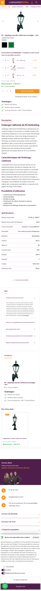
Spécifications (7, 213)
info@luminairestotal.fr (16, 497)
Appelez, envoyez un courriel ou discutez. (15, 468)
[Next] (38, 21)
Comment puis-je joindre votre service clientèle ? (19, 336)
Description (6, 120)
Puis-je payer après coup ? (13, 329)
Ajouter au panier (27, 91)
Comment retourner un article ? (14, 298)
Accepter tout (20, 586)
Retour (5, 7)
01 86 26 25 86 (13, 490)
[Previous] (2, 21)
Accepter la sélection (20, 580)
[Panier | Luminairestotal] (40, 1)
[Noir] (4, 45)
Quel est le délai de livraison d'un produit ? (17, 342)
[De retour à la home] (10, 7)
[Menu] (2, 2)
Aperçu (37, 537)
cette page (25, 315)
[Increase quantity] (10, 91)
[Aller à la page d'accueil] (19, 2)
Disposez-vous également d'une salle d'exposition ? (20, 322)
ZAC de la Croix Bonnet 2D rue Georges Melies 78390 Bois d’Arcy (23, 505)
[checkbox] (7, 567)
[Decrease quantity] (2, 91)
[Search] (36, 2)
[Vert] (11, 45)
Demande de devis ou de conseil (25, 97)
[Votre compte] (32, 3)
